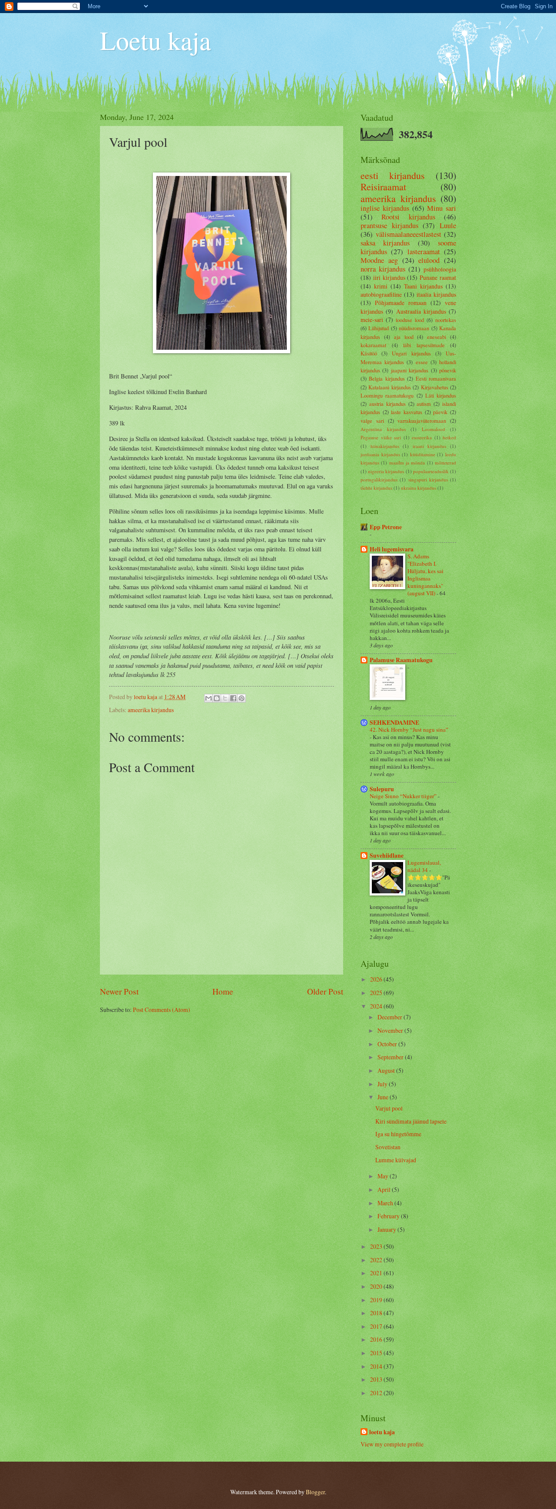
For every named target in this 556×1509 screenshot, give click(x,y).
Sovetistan (387, 1147)
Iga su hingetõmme (398, 1134)
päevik (440, 411)
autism (424, 403)
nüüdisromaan (414, 328)
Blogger (315, 1492)
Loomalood (433, 429)
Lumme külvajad (395, 1160)
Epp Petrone (386, 527)
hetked (449, 437)
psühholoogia (440, 269)
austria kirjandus (387, 403)
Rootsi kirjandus (408, 217)
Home (222, 991)
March (385, 1203)
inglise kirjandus (385, 208)
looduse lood (410, 319)
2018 (377, 1313)
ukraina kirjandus (418, 487)
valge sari (372, 420)
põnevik (447, 370)
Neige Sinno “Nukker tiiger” (404, 796)
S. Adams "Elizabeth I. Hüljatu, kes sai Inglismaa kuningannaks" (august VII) (425, 574)
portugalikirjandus (379, 479)
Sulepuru (382, 789)
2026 (377, 979)
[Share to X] (225, 698)
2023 (377, 1246)
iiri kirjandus (389, 277)
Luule (448, 225)
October (387, 1044)
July (383, 1084)
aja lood (404, 336)
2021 (377, 1273)
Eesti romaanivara (436, 378)
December (390, 1017)
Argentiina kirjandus (383, 429)
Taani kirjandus (423, 286)
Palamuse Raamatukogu (401, 660)
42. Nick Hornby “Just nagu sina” (409, 729)
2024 (377, 1006)
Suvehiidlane (387, 855)
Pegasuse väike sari (381, 437)
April (384, 1189)
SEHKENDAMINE (394, 722)
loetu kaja (382, 1432)
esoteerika (422, 437)
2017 (377, 1326)
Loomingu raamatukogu (387, 395)
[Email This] (208, 698)
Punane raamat (438, 277)
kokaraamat (373, 345)
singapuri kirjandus (428, 479)
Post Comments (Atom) (161, 1009)
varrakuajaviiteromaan (421, 420)
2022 (377, 1260)
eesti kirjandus (393, 175)
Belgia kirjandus (386, 378)
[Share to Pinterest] (241, 698)
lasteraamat (423, 251)
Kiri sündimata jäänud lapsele (411, 1121)
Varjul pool (389, 1108)
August (386, 1070)
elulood (429, 260)
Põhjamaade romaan (401, 302)
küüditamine (422, 454)
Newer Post (119, 991)
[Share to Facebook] (233, 698)
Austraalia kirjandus (421, 311)
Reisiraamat (383, 186)
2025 (377, 992)
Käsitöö (369, 353)
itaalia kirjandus (436, 294)
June (383, 1097)
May (383, 1176)
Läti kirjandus (440, 395)
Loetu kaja (155, 40)
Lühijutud (378, 328)
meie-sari (372, 319)
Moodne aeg (379, 260)
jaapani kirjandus (409, 370)
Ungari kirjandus (411, 353)
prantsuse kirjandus (389, 225)
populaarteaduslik (431, 471)
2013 (377, 1379)
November (390, 1030)
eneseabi (436, 336)
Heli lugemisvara (392, 549)
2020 (377, 1286)
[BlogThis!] (216, 698)
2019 (377, 1300)
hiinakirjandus (385, 446)
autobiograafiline (381, 294)
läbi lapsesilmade (424, 345)
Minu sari (441, 208)
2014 (377, 1366)
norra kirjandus (383, 269)
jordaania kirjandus (380, 454)
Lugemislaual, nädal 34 (424, 866)
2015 (377, 1353)
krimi (380, 286)
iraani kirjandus (430, 446)
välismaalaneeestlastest (408, 234)
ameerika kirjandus (151, 710)
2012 (377, 1393)
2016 (377, 1339)
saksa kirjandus (385, 243)
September (391, 1057)
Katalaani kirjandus (389, 387)
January (387, 1229)
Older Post (325, 991)
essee (422, 361)
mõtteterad (445, 462)
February (389, 1216)
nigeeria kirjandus (386, 471)
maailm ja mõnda (407, 462)
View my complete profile (392, 1444)
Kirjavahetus (434, 387)
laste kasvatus (406, 411)
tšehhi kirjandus (376, 487)
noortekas (445, 319)
